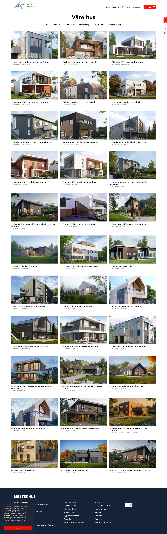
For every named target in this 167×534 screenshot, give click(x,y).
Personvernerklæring (74, 522)
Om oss (98, 516)
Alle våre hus (70, 502)
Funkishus (70, 25)
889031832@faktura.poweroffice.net (40, 525)
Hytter (97, 502)
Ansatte (67, 519)
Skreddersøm (70, 506)
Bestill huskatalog (103, 522)
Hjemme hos (70, 509)
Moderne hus (100, 509)
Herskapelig (83, 25)
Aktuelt (98, 512)
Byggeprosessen (71, 516)
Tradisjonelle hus (102, 506)
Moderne (57, 25)
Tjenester (98, 519)
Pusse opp (69, 512)
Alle (48, 25)
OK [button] (18, 528)
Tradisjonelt (98, 25)
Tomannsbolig (114, 25)
